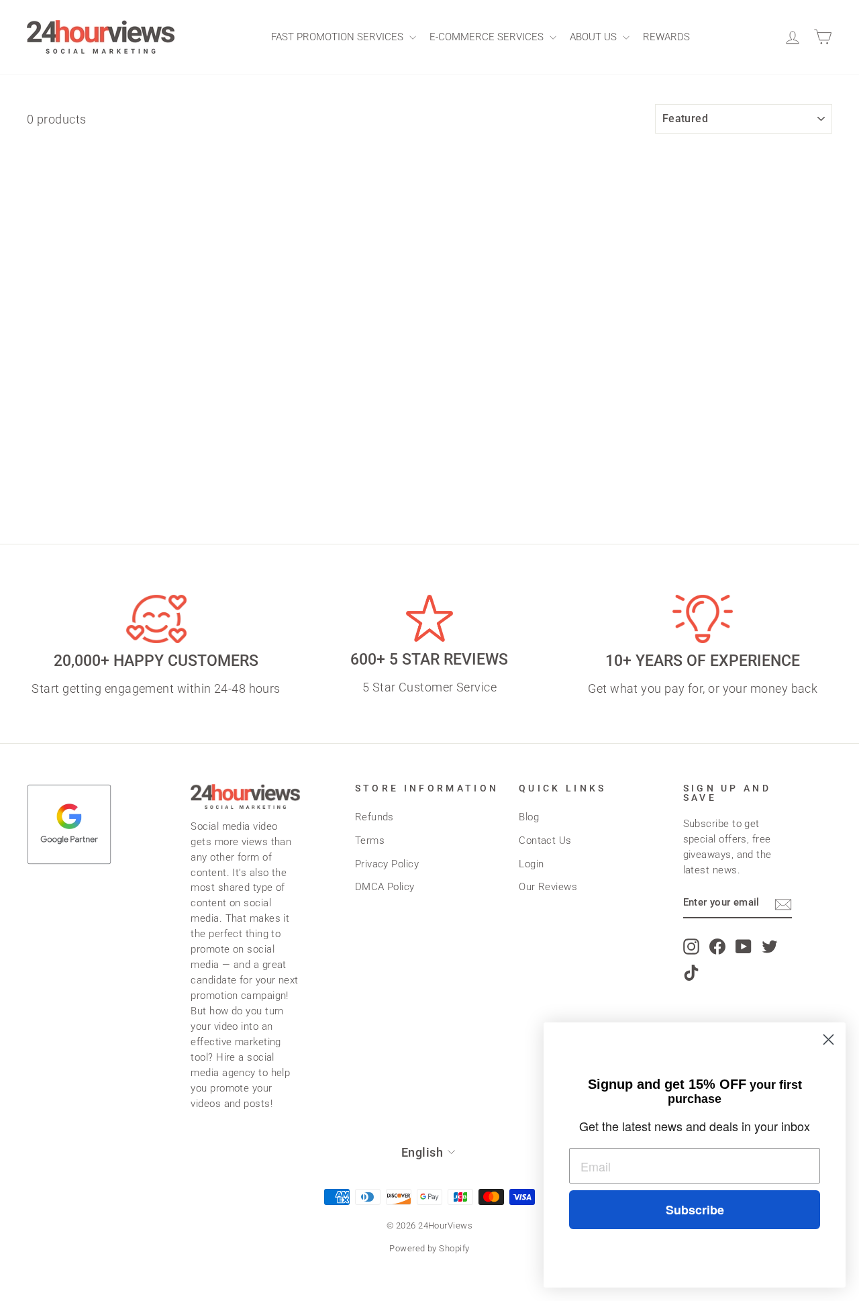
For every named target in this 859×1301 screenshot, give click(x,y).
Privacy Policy (387, 864)
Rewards (666, 37)
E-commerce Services (488, 37)
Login (531, 864)
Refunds (374, 817)
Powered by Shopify (429, 1248)
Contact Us (545, 840)
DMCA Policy (385, 887)
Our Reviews (548, 887)
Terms (370, 840)
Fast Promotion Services (338, 37)
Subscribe (695, 1209)
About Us (594, 37)
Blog (529, 817)
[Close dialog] (828, 1039)
